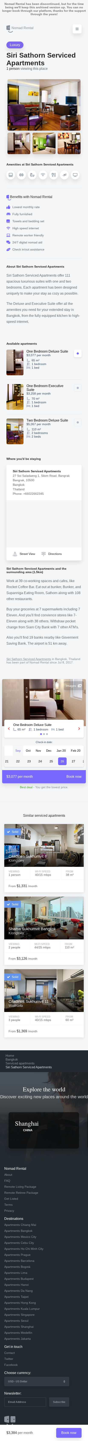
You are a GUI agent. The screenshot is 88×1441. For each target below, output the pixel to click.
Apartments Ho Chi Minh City (23, 1248)
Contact (9, 1353)
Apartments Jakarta (17, 1338)
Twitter (8, 1359)
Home (10, 1055)
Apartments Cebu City (19, 1242)
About (8, 1174)
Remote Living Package (20, 1186)
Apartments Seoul (16, 1320)
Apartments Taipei (16, 1296)
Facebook (11, 1364)
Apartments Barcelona (19, 1260)
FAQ (7, 1180)
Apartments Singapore (19, 1314)
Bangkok (12, 1059)
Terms (8, 1204)
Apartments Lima (15, 1272)
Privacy (9, 1210)
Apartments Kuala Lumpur (22, 1308)
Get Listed (11, 1198)
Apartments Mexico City (20, 1236)
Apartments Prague (17, 1254)
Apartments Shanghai (19, 1326)
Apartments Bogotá (17, 1266)
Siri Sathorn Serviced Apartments (28, 659)
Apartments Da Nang (18, 1290)
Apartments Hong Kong (20, 1302)
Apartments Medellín (18, 1332)
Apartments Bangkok (18, 1230)
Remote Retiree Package (21, 1192)
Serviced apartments (20, 1063)
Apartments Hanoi (16, 1284)
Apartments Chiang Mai (20, 1224)
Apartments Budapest (19, 1278)
